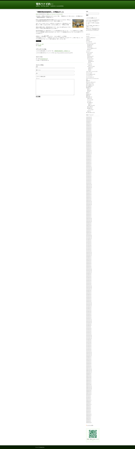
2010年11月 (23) (89, 353)
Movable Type (42, 447)
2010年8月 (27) (88, 357)
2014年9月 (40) (88, 290)
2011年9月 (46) (88, 339)
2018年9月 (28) (88, 222)
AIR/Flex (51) (90, 67)
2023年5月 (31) (88, 143)
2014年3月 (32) (88, 298)
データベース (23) (90, 58)
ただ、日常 (42, 44)
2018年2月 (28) (88, 232)
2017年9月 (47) (88, 239)
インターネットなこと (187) (91, 43)
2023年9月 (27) (88, 138)
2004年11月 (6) (88, 414)
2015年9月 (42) (88, 273)
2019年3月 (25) (88, 214)
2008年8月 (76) (88, 391)
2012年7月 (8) (88, 326)
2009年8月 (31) (88, 374)
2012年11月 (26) (89, 321)
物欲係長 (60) (88, 87)
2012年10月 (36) (89, 322)
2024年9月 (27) (88, 121)
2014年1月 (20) (88, 301)
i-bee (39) (87, 36)
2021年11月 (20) (89, 169)
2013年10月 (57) (89, 305)
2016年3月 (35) (88, 264)
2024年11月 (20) (89, 118)
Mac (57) (88, 54)
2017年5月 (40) (88, 245)
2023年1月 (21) (88, 149)
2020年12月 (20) (89, 184)
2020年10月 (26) (89, 187)
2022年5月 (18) (88, 160)
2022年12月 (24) (89, 150)
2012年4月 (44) (88, 329)
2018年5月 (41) (88, 228)
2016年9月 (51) (88, 256)
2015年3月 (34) (88, 281)
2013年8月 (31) (88, 308)
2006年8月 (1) (88, 402)
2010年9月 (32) (88, 356)
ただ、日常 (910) (89, 41)
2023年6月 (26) (88, 142)
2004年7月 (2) (88, 418)
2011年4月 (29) (88, 346)
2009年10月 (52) (89, 371)
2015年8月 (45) (88, 274)
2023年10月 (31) (89, 136)
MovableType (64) (90, 44)
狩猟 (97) (87, 92)
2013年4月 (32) (88, 314)
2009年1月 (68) (88, 384)
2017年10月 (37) (89, 238)
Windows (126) (89, 57)
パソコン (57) (89, 63)
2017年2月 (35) (88, 249)
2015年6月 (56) (88, 277)
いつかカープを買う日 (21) (90, 37)
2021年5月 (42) (88, 177)
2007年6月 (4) (88, 397)
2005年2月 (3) (88, 411)
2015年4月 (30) (88, 280)
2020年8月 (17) (88, 190)
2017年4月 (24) (88, 246)
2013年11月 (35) (89, 304)
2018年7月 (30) (88, 225)
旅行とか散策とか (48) (90, 84)
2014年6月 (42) (88, 294)
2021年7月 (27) (88, 174)
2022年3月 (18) (88, 163)
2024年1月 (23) (88, 132)
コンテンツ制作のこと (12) (92, 48)
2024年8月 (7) (88, 122)
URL (37, 73)
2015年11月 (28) (89, 270)
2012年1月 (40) (88, 333)
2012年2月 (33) (88, 332)
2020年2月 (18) (88, 198)
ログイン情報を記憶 (41, 76)
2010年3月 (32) (88, 364)
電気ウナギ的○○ (44, 4)
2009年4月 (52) (88, 380)
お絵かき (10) (89, 98)
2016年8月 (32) (88, 257)
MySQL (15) (90, 60)
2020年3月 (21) (88, 197)
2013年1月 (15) (88, 318)
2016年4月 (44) (88, 263)
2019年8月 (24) (88, 207)
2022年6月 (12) (88, 159)
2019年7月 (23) (88, 208)
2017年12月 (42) (89, 235)
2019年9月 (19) (88, 205)
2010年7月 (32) (88, 359)
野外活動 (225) (89, 108)
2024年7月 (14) (88, 124)
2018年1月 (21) (88, 233)
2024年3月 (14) (88, 129)
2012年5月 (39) (88, 328)
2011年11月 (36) (89, 336)
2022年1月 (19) (88, 166)
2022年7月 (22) (88, 157)
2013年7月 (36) (88, 309)
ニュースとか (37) (89, 75)
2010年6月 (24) (88, 360)
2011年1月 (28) (88, 350)
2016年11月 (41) (89, 253)
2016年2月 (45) (88, 266)
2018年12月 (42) (89, 218)
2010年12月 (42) (89, 352)
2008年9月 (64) (88, 390)
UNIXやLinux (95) (90, 56)
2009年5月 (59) (88, 378)
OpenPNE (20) (89, 45)
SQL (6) (89, 62)
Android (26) (89, 53)
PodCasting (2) (89, 46)
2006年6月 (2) (88, 405)
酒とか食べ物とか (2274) (90, 112)
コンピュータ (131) (89, 52)
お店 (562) (88, 40)
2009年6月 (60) (88, 377)
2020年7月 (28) (88, 191)
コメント (38, 78)
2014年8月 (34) (88, 291)
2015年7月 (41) (88, 276)
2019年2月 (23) (88, 215)
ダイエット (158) (89, 72)
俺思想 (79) (88, 80)
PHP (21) (89, 68)
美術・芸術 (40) (90, 106)
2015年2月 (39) (88, 283)
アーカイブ (90, 115)
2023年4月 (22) (88, 145)
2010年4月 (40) (88, 363)
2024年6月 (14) (88, 125)
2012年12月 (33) (89, 319)
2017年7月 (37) (88, 242)
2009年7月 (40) (88, 376)
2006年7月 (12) (88, 404)
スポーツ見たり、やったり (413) (91, 71)
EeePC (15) (90, 65)
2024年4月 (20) (88, 128)
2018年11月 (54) (89, 219)
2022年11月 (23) (89, 152)
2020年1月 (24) (88, 200)
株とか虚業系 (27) (89, 86)
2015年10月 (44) (89, 271)
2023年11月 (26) (89, 135)
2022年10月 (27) (89, 153)
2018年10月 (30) (89, 221)
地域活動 (39, 45)
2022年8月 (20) (88, 156)
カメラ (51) (89, 101)
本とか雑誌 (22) (90, 102)
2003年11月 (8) (88, 422)
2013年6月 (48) (88, 311)
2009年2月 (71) (88, 383)
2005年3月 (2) (88, 409)
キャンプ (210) (90, 109)
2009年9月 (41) (88, 373)
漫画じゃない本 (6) (91, 105)
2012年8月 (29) (88, 325)
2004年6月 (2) (88, 419)
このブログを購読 (90, 425)
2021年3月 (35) (88, 180)
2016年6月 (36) (88, 260)
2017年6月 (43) (88, 243)
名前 (37, 66)
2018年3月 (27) (88, 231)
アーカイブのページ (90, 30)
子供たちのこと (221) (90, 83)
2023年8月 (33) (88, 139)
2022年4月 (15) (88, 162)
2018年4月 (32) (88, 229)
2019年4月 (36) (88, 212)
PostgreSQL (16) (91, 61)
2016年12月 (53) (89, 252)
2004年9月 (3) (88, 416)
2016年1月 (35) (88, 267)
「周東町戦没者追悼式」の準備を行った (62, 50)
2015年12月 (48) (89, 269)
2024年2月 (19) (88, 131)
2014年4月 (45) (88, 297)
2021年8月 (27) (88, 173)
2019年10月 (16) (89, 204)
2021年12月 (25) (89, 167)
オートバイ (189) (90, 99)
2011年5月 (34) (88, 345)
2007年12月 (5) (88, 394)
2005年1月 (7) (88, 412)
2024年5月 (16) (88, 126)
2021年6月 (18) (88, 176)
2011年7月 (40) (88, 342)
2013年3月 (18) (88, 315)
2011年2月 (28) (88, 349)
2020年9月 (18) (88, 188)
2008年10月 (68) (89, 388)
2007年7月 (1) (88, 395)
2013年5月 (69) (88, 312)
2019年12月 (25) (89, 201)
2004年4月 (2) (88, 421)
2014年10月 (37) (89, 288)
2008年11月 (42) (89, 387)
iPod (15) (88, 91)
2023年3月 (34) (88, 146)
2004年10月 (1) (88, 415)
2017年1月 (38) (88, 250)
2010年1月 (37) (88, 367)
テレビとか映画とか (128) (90, 74)
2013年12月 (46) (89, 302)
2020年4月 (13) (88, 195)
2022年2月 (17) (88, 164)
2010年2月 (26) (88, 366)
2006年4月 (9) (88, 408)
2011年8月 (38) (88, 340)
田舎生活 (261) (88, 94)
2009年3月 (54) (88, 381)
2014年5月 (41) (88, 295)
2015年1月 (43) (88, 284)
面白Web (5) (89, 49)
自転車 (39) (88, 95)
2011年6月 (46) (88, 343)
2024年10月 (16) (89, 119)
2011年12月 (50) (89, 335)
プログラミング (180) (91, 66)
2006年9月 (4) (88, 401)
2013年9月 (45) (88, 307)
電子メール (38, 70)
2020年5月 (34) (88, 194)
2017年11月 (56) (89, 236)
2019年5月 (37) (88, 211)
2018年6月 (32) (88, 226)
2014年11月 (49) (89, 287)
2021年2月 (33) (88, 181)
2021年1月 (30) (88, 183)
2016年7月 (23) (88, 259)
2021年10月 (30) (89, 170)
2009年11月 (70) (89, 370)
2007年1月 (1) (88, 398)
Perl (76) (89, 70)
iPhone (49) (89, 90)
